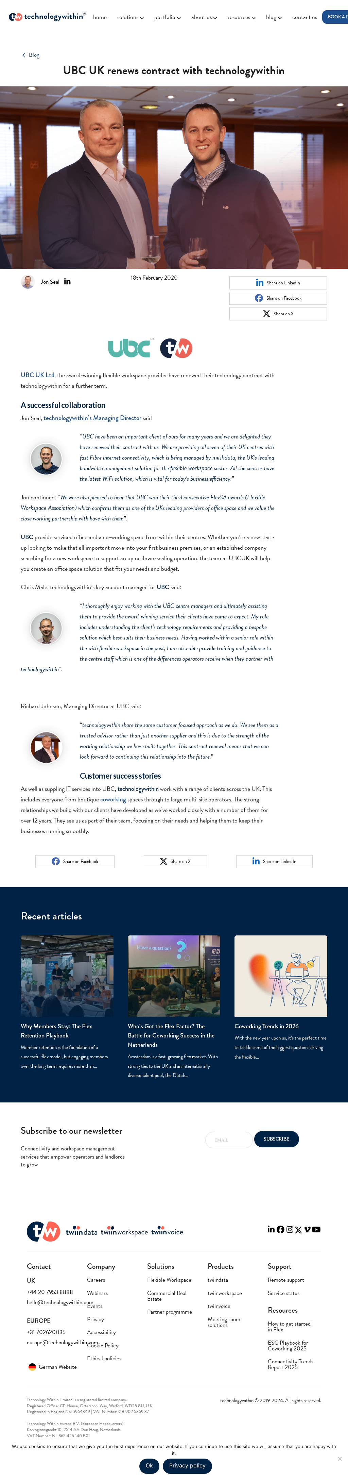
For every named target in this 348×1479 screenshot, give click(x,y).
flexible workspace (191, 468)
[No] (339, 1458)
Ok (149, 1465)
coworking (113, 799)
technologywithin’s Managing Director (92, 417)
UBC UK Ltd (37, 375)
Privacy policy (187, 1465)
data (223, 457)
